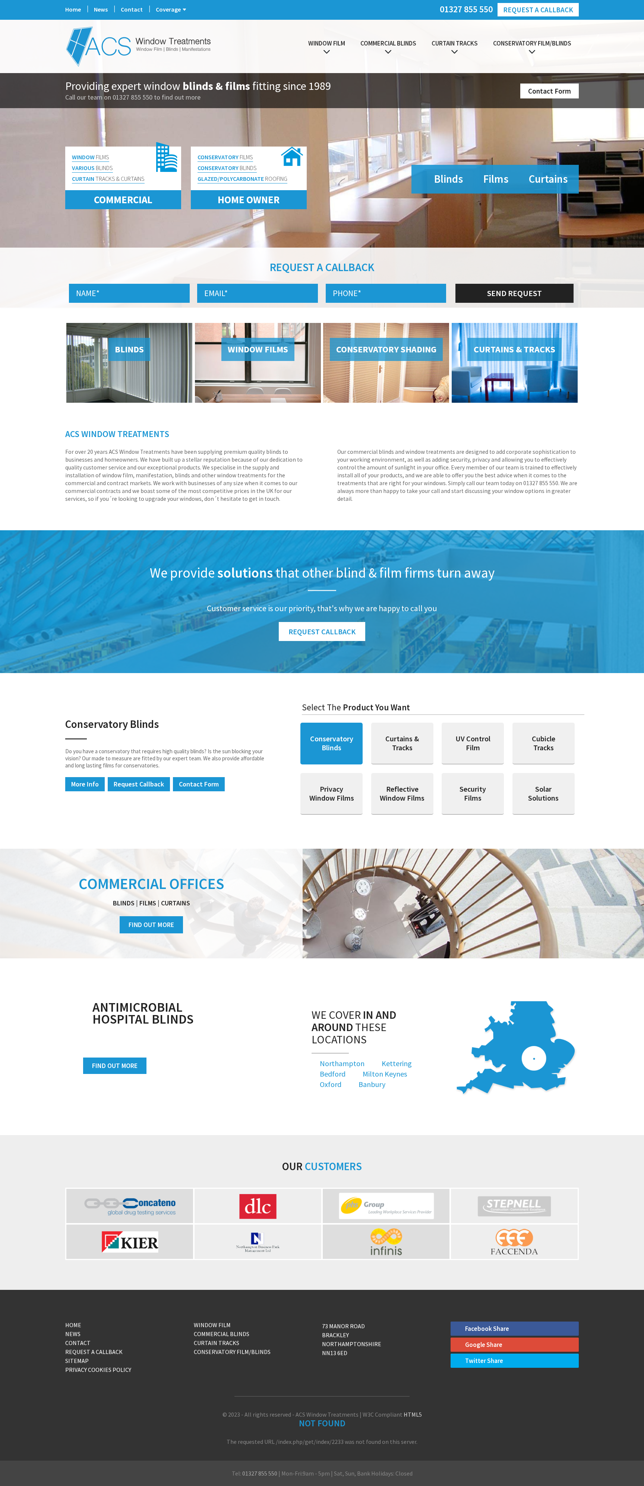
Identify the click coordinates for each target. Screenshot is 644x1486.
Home (73, 9)
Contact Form (549, 91)
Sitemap (77, 1360)
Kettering (397, 1063)
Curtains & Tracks (402, 743)
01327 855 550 (466, 8)
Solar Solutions (543, 793)
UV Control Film (472, 743)
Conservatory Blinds (331, 743)
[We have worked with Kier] (129, 1242)
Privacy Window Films (331, 793)
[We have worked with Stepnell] (514, 1206)
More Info (85, 784)
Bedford (332, 1073)
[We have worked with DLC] (258, 1206)
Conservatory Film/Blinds (532, 43)
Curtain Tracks (455, 43)
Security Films (473, 793)
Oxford (330, 1084)
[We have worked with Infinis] (386, 1242)
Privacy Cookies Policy (98, 1369)
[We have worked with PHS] (386, 1206)
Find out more (115, 1065)
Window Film (326, 43)
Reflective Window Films (402, 793)
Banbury (372, 1084)
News (101, 9)
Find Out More (151, 925)
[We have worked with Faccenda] (514, 1242)
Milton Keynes (385, 1073)
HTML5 (413, 1414)
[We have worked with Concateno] (129, 1206)
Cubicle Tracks (543, 743)
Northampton (342, 1063)
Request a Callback (538, 9)
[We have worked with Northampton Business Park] (258, 1242)
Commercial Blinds (388, 43)
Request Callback (322, 631)
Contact (132, 9)
